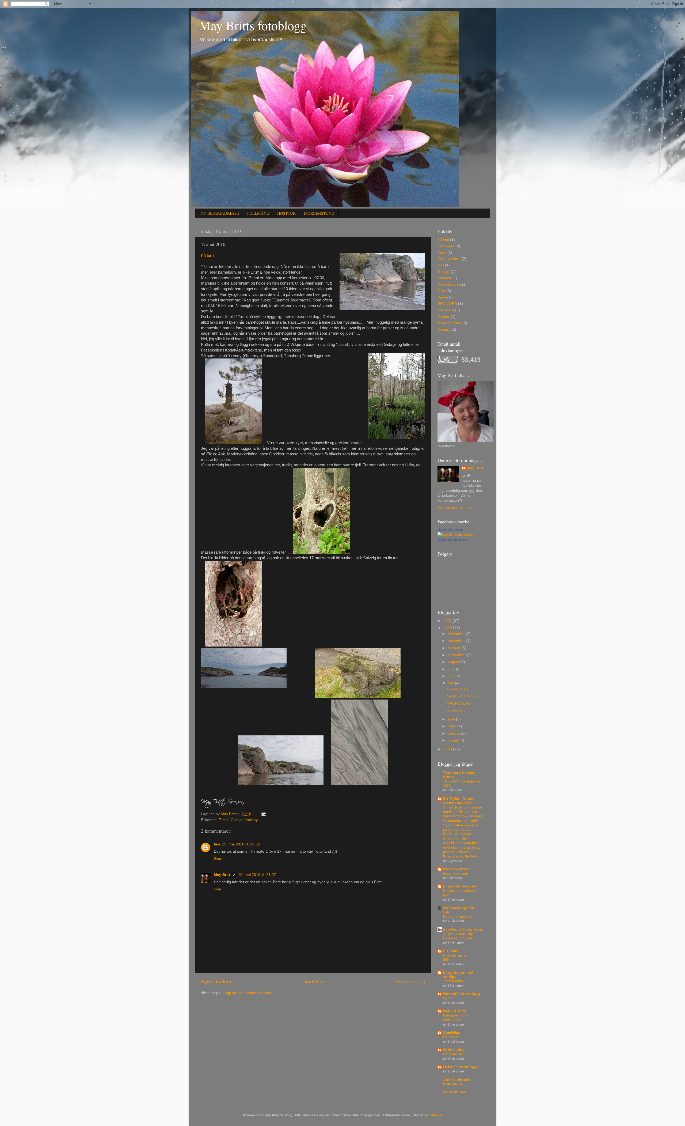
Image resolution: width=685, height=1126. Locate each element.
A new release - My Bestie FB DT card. (458, 936)
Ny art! (448, 998)
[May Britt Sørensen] (455, 534)
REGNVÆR (447, 304)
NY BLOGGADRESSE (219, 213)
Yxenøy (251, 820)
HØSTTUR (286, 213)
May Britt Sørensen (450, 529)
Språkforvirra (453, 981)
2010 (448, 628)
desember (457, 634)
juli (450, 669)
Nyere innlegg (217, 981)
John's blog (454, 1050)
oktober (455, 648)
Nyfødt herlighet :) (457, 917)
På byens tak (453, 1054)
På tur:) (209, 256)
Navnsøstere (448, 284)
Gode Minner (455, 1092)
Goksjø (237, 820)
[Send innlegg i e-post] (263, 814)
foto (440, 265)
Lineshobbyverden (460, 886)
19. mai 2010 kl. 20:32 (241, 844)
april (452, 719)
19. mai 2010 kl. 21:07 (257, 875)
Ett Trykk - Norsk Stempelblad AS (458, 801)
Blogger (436, 1115)
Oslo (441, 291)
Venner (443, 317)
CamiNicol (452, 1033)
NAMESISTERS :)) (462, 696)
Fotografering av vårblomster (455, 1017)
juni (451, 676)
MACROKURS (459, 703)
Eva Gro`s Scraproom (462, 929)
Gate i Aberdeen (455, 873)
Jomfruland (456, 710)
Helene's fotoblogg (460, 1067)
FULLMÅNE (258, 213)
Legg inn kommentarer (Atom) (248, 993)
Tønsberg (445, 310)
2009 (448, 749)
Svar (218, 859)
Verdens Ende (449, 323)
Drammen (445, 246)
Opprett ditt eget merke (452, 539)
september (457, 655)
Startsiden (314, 981)
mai (451, 683)
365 (446, 960)
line (217, 844)
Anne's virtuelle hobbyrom (457, 1082)
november (457, 641)
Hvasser (444, 278)
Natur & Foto (454, 1011)
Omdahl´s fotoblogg (461, 994)
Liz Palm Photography (455, 953)
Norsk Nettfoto (456, 869)
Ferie (441, 253)
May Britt (222, 875)
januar (453, 740)
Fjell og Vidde (449, 259)
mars (452, 726)
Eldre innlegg (410, 981)
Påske (442, 297)
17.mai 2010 (457, 689)
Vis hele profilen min (454, 507)
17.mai (223, 820)
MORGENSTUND (319, 213)
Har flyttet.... (453, 1037)
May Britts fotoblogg (253, 25)
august (454, 662)
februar (454, 733)
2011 (447, 621)
